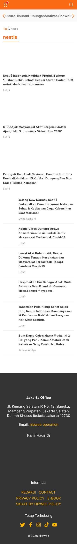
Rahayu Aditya (27, 350)
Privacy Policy (30, 498)
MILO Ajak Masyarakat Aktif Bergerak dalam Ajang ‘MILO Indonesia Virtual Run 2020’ (34, 129)
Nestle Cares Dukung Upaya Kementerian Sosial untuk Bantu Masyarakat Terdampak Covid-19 (42, 233)
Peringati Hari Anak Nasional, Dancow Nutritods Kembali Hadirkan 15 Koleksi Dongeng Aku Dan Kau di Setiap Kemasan (37, 178)
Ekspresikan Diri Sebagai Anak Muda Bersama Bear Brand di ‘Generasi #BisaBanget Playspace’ (45, 286)
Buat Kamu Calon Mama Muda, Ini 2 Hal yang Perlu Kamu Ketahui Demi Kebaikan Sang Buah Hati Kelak (44, 340)
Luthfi (6, 90)
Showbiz (65, 16)
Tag (5, 28)
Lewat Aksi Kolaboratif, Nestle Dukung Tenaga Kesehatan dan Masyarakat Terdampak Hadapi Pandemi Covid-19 (41, 260)
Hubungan (36, 16)
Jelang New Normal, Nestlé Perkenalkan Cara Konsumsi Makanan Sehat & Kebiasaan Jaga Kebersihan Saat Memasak (45, 206)
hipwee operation (44, 424)
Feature (9, 16)
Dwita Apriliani (27, 218)
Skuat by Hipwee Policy (38, 504)
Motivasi (51, 16)
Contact (47, 492)
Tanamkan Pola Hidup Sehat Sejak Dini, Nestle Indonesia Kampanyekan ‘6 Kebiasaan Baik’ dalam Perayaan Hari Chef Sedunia (45, 313)
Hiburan (21, 16)
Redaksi (28, 492)
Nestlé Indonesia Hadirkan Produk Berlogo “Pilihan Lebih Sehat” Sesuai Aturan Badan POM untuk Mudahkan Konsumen (38, 80)
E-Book (54, 498)
